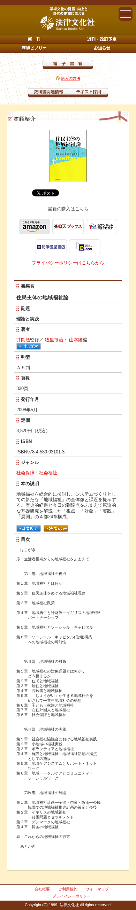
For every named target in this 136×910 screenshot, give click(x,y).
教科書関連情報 (48, 93)
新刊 (34, 39)
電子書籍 (68, 64)
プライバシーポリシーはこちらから (68, 262)
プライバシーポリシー (71, 896)
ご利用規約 (67, 889)
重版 (102, 48)
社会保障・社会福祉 (36, 472)
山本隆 (76, 339)
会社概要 (42, 889)
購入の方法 (70, 78)
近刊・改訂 (102, 39)
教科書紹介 (88, 93)
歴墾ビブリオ (34, 48)
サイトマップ (97, 889)
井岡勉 (23, 339)
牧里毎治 (54, 339)
